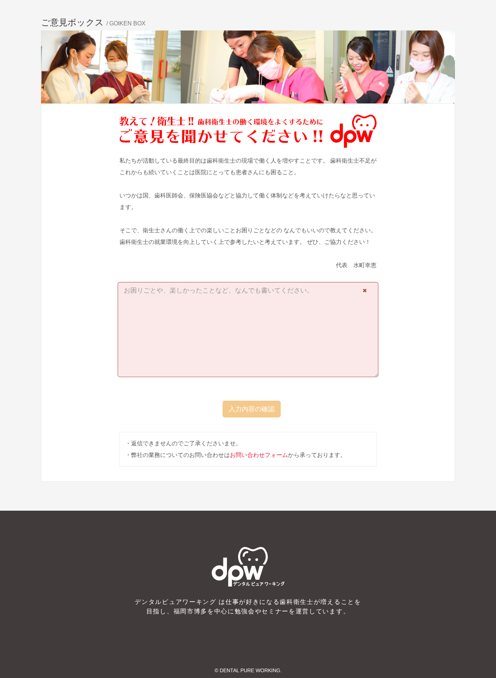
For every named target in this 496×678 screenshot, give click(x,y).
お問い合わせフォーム (259, 455)
